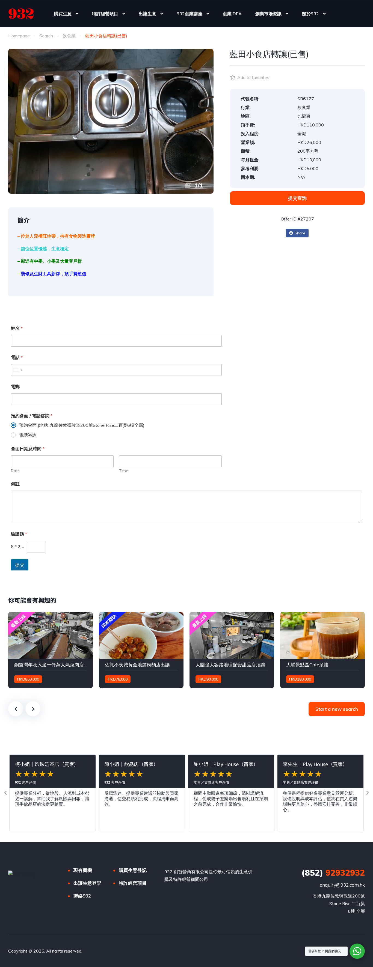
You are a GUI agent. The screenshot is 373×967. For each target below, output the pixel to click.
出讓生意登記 (87, 883)
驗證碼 (19, 534)
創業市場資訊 (268, 13)
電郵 (15, 386)
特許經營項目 (105, 13)
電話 (17, 357)
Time (123, 471)
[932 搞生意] (21, 13)
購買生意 (63, 13)
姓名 (17, 328)
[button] (5, 793)
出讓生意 (147, 13)
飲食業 (69, 35)
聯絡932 (82, 896)
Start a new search (336, 709)
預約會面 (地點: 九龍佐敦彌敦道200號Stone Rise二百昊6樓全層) (81, 425)
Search (46, 35)
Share (300, 233)
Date (15, 471)
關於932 (310, 13)
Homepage (19, 35)
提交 (19, 565)
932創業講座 (189, 13)
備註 (15, 483)
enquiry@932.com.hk (342, 885)
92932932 (333, 873)
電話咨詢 (28, 435)
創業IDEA (232, 13)
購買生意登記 (133, 870)
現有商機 (82, 870)
